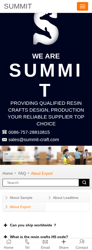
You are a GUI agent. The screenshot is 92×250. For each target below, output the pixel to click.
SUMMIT (18, 6)
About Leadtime (65, 198)
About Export (42, 173)
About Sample (21, 198)
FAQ (22, 173)
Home (8, 173)
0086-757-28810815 (29, 132)
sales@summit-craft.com (26, 139)
